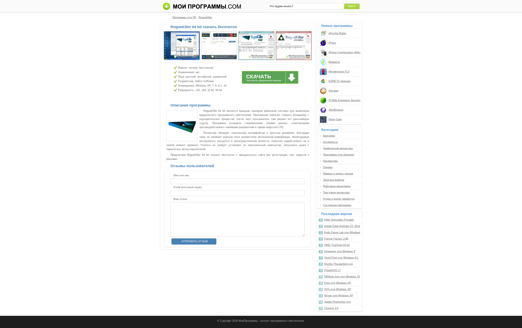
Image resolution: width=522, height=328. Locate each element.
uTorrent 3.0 (331, 308)
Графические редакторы (338, 148)
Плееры (328, 167)
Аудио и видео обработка (338, 198)
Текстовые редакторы (336, 192)
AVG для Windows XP (337, 289)
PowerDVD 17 (332, 270)
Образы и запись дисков (338, 173)
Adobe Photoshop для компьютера (337, 302)
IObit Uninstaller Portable (339, 219)
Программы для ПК (184, 17)
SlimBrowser (335, 109)
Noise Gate (335, 119)
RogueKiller (205, 17)
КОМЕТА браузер (339, 81)
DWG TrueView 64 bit (337, 245)
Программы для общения (338, 154)
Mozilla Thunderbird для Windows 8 (338, 264)
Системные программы (337, 205)
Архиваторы (330, 160)
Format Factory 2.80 (336, 238)
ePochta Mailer (337, 33)
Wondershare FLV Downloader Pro (338, 72)
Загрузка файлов (333, 179)
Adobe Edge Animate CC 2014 (342, 226)
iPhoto (332, 42)
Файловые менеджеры (337, 186)
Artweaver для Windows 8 (339, 251)
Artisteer (333, 90)
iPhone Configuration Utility (344, 52)
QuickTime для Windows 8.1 (341, 257)
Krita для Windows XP (337, 282)
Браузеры (329, 135)
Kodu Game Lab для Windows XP (342, 233)
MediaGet (334, 62)
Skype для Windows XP (338, 295)
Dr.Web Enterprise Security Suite (344, 100)
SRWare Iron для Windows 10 (342, 276)
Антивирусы (330, 142)
